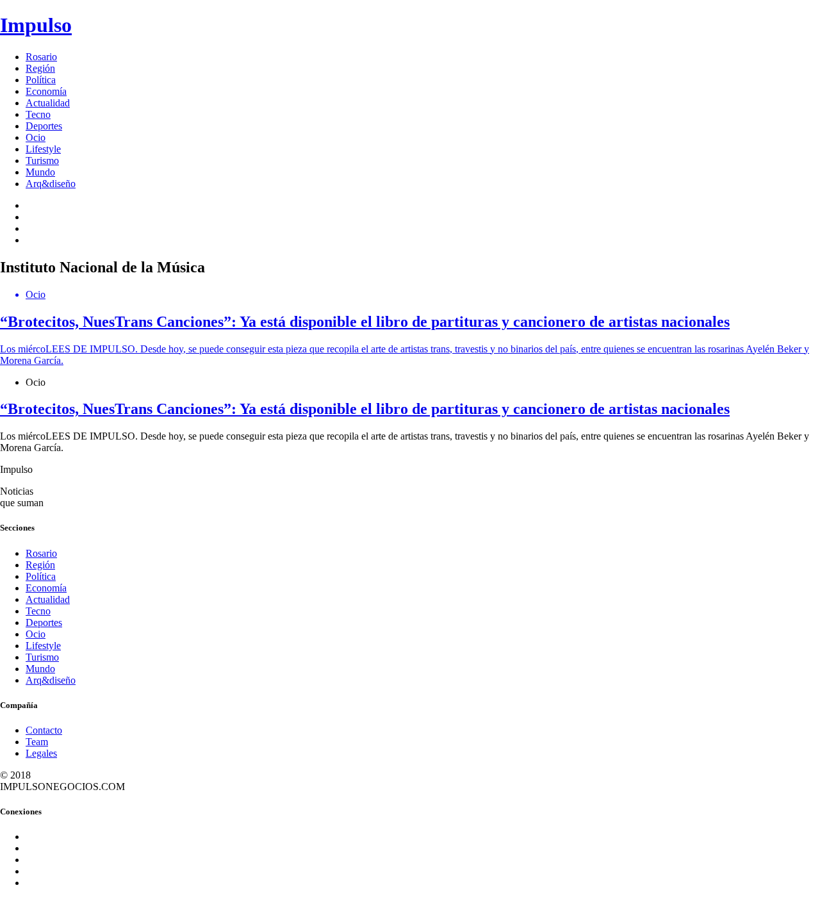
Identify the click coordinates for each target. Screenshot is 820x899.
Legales (41, 753)
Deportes (44, 125)
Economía (46, 91)
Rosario (41, 56)
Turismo (42, 160)
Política (41, 79)
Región (40, 68)
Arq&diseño (51, 183)
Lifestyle (43, 149)
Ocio (35, 137)
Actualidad (48, 102)
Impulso (36, 25)
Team (37, 741)
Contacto (44, 730)
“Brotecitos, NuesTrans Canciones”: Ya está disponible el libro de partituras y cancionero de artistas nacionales (365, 408)
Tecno (38, 114)
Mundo (40, 172)
